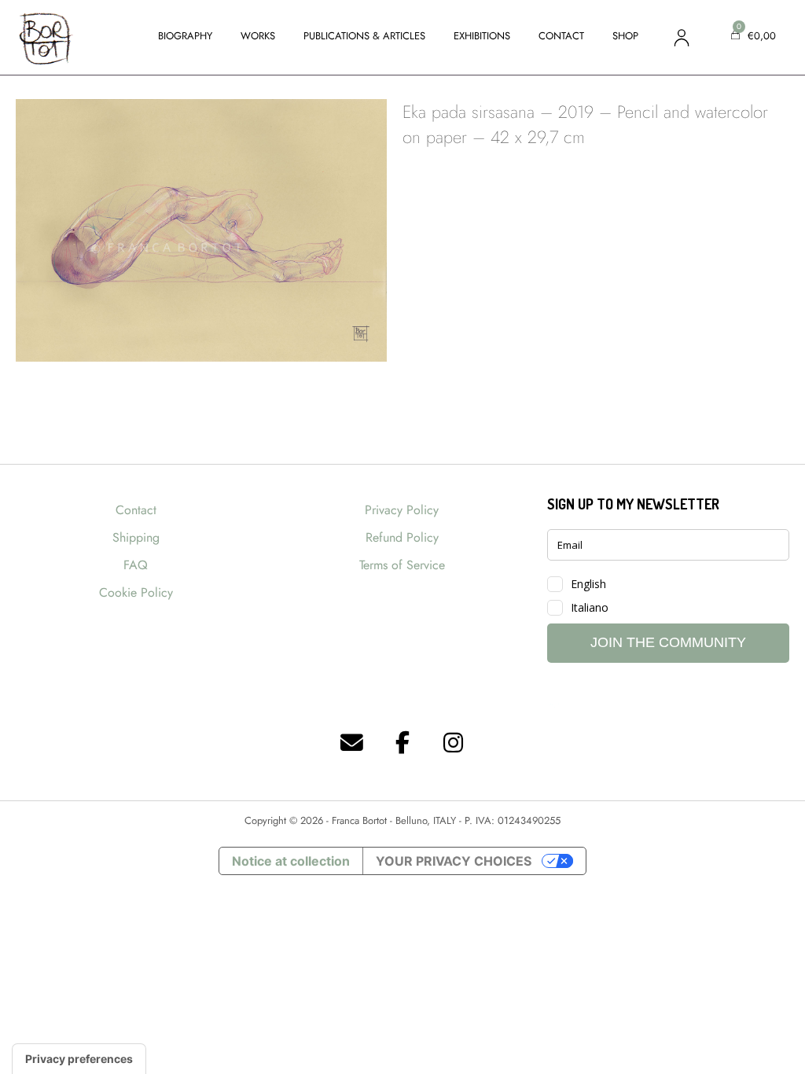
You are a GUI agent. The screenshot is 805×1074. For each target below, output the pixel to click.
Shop (625, 35)
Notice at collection (291, 861)
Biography (185, 35)
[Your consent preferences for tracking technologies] (79, 1059)
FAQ (135, 565)
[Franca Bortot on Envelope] (352, 743)
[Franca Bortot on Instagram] (453, 743)
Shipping (136, 537)
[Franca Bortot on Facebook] (402, 743)
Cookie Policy (136, 592)
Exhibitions (482, 35)
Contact (561, 35)
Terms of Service (402, 565)
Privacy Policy (402, 510)
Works (258, 35)
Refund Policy (402, 537)
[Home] (45, 36)
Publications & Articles (364, 35)
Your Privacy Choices (453, 861)
